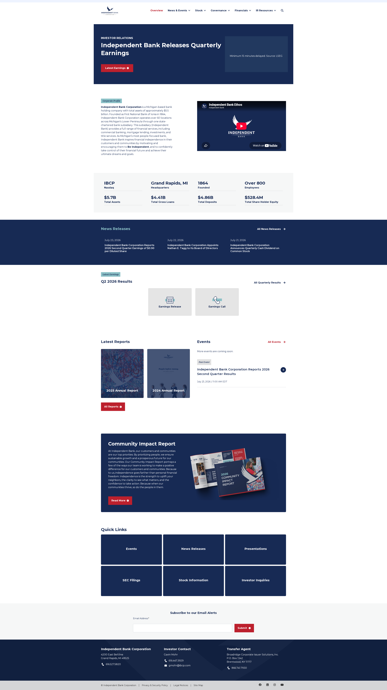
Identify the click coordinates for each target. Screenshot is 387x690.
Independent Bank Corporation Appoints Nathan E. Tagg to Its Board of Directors (192, 247)
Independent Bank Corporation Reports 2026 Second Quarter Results (233, 372)
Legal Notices (180, 685)
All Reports (111, 406)
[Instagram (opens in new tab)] (274, 685)
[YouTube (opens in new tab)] (282, 685)
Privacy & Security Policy (155, 685)
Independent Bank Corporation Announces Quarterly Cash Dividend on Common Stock (254, 248)
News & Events (177, 10)
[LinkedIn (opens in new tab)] (267, 685)
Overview (156, 10)
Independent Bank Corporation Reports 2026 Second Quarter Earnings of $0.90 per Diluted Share (129, 248)
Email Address (141, 618)
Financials (241, 10)
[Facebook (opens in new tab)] (260, 685)
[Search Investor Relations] (282, 11)
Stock (199, 10)
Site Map (198, 685)
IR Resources (264, 10)
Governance (219, 10)
